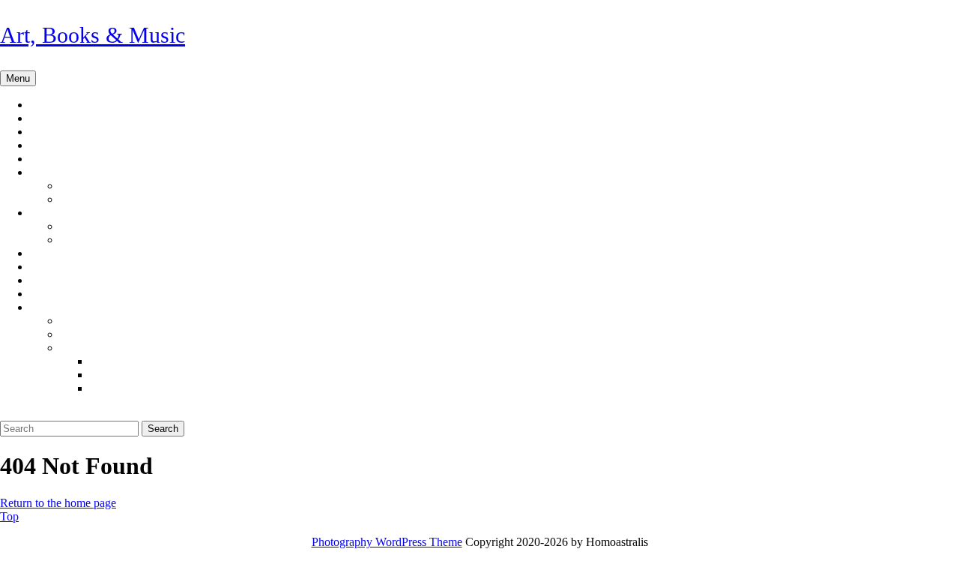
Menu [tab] (21, 78)
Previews (72, 159)
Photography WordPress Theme (387, 542)
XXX (57, 308)
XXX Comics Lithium (165, 388)
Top (9, 516)
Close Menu (33, 413)
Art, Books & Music (92, 34)
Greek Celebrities (130, 240)
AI (51, 172)
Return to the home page (58, 502)
